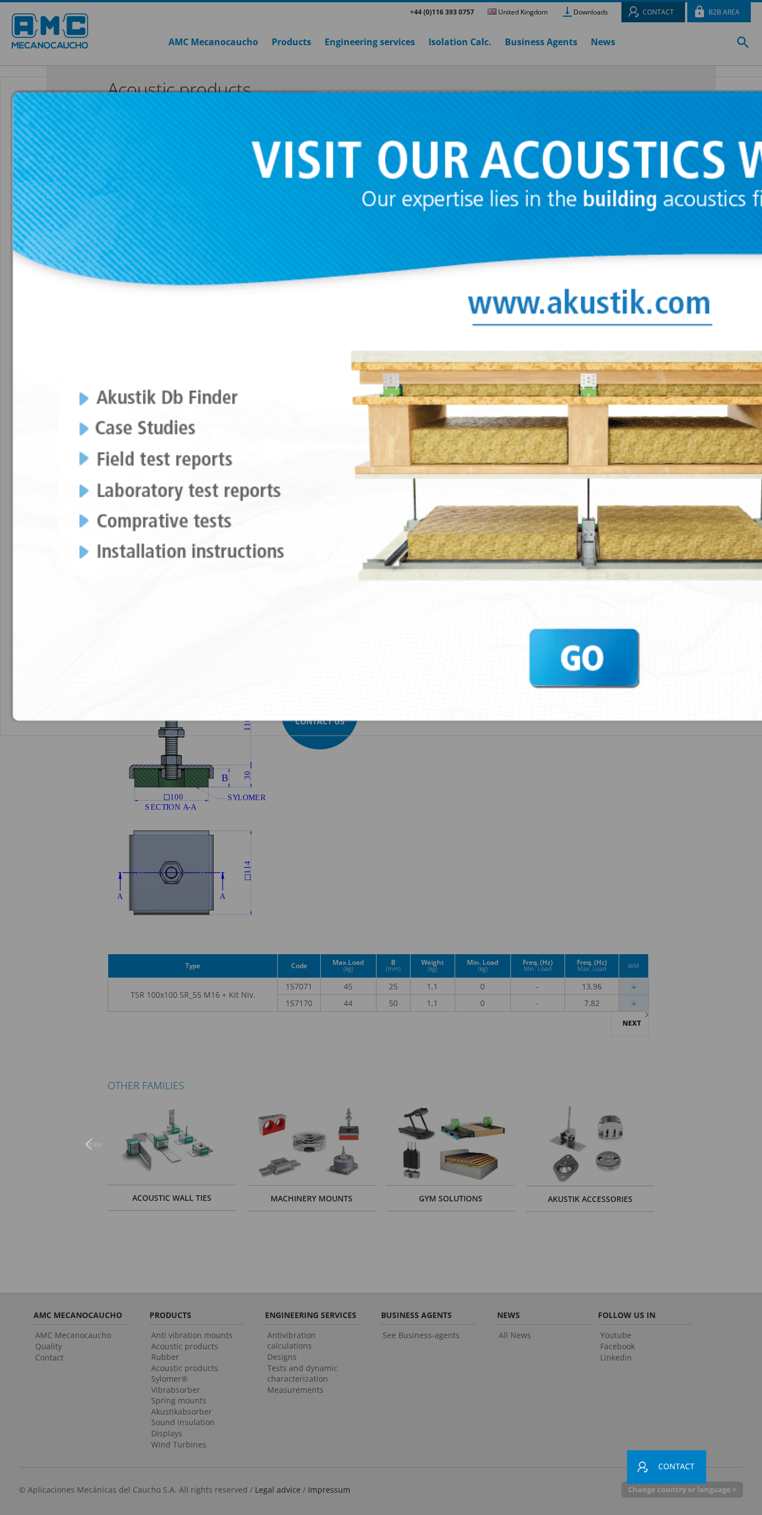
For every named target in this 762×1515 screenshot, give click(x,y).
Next (668, 1143)
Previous (93, 1143)
